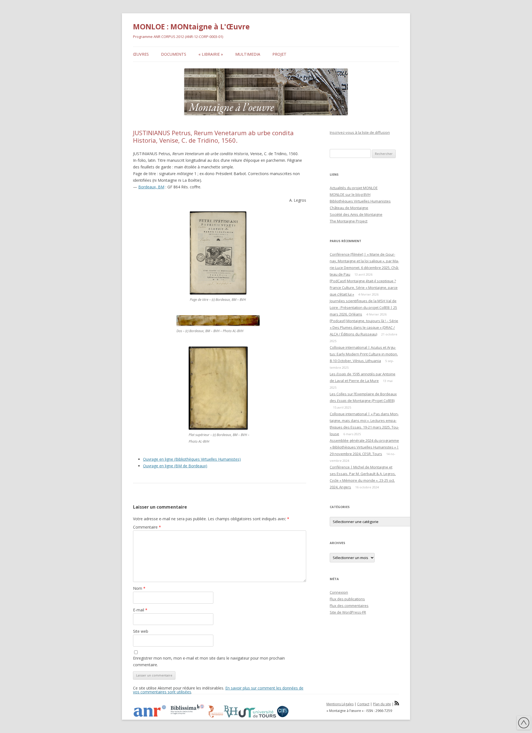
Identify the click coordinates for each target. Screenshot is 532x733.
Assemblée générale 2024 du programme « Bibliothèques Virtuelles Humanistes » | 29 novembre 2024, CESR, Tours (364, 447)
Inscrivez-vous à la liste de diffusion (360, 132)
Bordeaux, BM (151, 186)
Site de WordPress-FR (348, 612)
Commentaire (147, 527)
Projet (279, 54)
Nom (139, 588)
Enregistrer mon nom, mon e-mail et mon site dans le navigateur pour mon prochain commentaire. (209, 661)
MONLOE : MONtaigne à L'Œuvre (191, 27)
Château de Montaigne (349, 207)
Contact (363, 704)
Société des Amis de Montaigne (356, 214)
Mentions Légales (340, 704)
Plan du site (382, 704)
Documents (173, 54)
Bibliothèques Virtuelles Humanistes (360, 201)
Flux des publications (347, 598)
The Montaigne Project (348, 221)
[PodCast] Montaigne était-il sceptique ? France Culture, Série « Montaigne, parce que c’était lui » (364, 287)
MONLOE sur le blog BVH (350, 194)
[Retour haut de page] (524, 724)
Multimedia (247, 54)
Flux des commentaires (349, 605)
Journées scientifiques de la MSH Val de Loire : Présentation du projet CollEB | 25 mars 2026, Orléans (363, 307)
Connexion (339, 592)
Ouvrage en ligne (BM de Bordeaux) (175, 465)
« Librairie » (210, 54)
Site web (140, 631)
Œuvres (141, 54)
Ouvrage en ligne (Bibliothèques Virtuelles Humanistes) (192, 459)
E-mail (140, 609)
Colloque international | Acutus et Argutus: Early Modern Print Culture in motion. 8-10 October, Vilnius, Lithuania (364, 354)
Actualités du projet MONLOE (354, 187)
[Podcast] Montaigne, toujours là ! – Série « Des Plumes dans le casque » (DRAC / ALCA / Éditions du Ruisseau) (364, 327)
